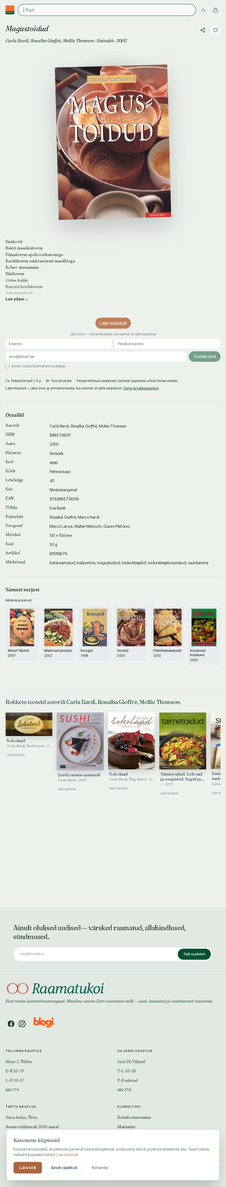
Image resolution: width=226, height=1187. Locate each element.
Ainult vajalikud (64, 1167)
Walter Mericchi (87, 526)
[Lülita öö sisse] (203, 10)
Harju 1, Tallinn (19, 1062)
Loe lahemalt (67, 1154)
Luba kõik (27, 1167)
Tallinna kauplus (24, 1051)
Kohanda (100, 1167)
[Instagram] (22, 1023)
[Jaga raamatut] (202, 30)
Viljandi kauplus (135, 1051)
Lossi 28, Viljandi (131, 1062)
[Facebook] (11, 1023)
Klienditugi (129, 1106)
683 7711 (12, 1090)
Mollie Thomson (78, 40)
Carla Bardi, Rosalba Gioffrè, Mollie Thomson (123, 701)
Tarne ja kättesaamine (141, 388)
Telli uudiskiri (194, 954)
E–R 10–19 (15, 1071)
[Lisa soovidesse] (215, 30)
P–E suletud (127, 1081)
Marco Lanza (61, 526)
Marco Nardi (88, 517)
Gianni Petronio (116, 526)
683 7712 (124, 1090)
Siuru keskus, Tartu (21, 1118)
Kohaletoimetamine (134, 1118)
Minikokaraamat (63, 489)
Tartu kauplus (21, 1106)
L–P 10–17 (15, 1081)
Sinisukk (105, 40)
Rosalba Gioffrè (46, 40)
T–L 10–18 (126, 1071)
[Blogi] (47, 1023)
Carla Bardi (17, 40)
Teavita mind (204, 356)
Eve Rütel (57, 508)
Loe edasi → (17, 299)
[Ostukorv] (215, 10)
